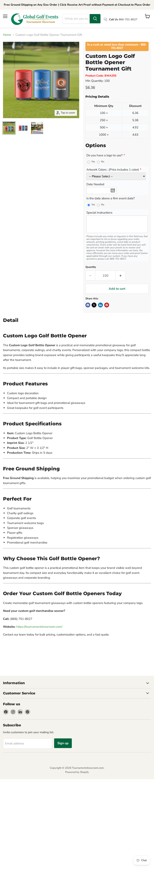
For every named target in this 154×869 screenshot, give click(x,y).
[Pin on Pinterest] (106, 305)
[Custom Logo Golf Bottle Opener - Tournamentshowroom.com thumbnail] (9, 128)
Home (7, 35)
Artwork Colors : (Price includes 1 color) (112, 170)
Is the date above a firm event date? (110, 198)
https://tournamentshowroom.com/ (39, 627)
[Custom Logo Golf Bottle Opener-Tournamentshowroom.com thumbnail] (23, 128)
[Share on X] (94, 305)
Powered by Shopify (77, 772)
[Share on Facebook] (87, 305)
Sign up (63, 743)
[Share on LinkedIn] (100, 305)
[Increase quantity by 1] (121, 276)
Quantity (90, 267)
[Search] (95, 18)
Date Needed (95, 184)
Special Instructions (99, 213)
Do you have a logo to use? (104, 155)
